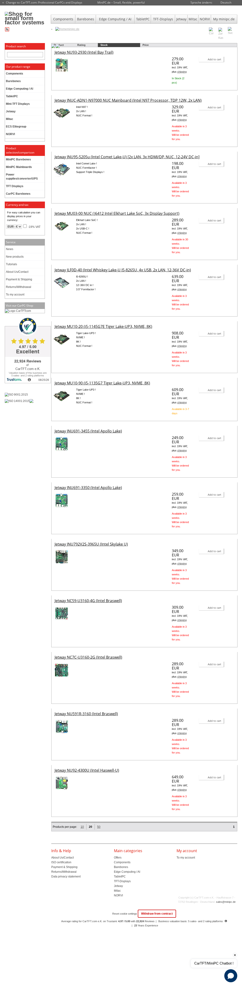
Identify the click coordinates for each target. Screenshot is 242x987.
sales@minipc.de (226, 901)
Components (63, 19)
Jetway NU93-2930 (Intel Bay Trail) (84, 52)
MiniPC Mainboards (19, 167)
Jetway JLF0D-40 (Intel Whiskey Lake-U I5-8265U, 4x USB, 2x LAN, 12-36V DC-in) (123, 270)
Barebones (85, 19)
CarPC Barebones (18, 193)
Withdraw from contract (157, 913)
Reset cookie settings (125, 913)
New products (15, 256)
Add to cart (214, 59)
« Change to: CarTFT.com (42, 2)
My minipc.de (224, 19)
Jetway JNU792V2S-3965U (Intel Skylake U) (91, 544)
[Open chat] (230, 975)
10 (82, 826)
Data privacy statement (66, 876)
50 (98, 826)
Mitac (193, 19)
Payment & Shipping (19, 279)
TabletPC (143, 19)
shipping (182, 71)
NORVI (205, 19)
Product (59, 45)
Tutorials (11, 264)
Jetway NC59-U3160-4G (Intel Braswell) (88, 600)
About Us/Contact (17, 271)
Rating (81, 45)
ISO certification (61, 862)
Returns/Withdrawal (18, 287)
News (9, 249)
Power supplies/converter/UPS (22, 176)
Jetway (181, 19)
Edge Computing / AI (115, 19)
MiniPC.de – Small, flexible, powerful (121, 2)
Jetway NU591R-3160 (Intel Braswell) (86, 713)
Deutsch (225, 2)
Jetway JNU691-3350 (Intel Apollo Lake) (88, 487)
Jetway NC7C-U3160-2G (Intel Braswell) (88, 657)
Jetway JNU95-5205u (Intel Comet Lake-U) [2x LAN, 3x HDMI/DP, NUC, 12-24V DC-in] (127, 156)
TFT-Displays (163, 19)
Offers (117, 857)
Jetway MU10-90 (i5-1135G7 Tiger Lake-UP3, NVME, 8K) (102, 383)
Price (146, 45)
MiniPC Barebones (18, 159)
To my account (15, 294)
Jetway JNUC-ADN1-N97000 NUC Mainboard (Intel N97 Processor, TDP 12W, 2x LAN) (128, 100)
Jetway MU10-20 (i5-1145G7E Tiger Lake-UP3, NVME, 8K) (103, 326)
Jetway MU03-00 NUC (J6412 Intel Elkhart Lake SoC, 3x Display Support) (117, 213)
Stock (104, 45)
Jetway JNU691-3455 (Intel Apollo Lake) (88, 431)
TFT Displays (14, 186)
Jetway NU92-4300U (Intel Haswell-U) (87, 770)
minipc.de (73, 29)
